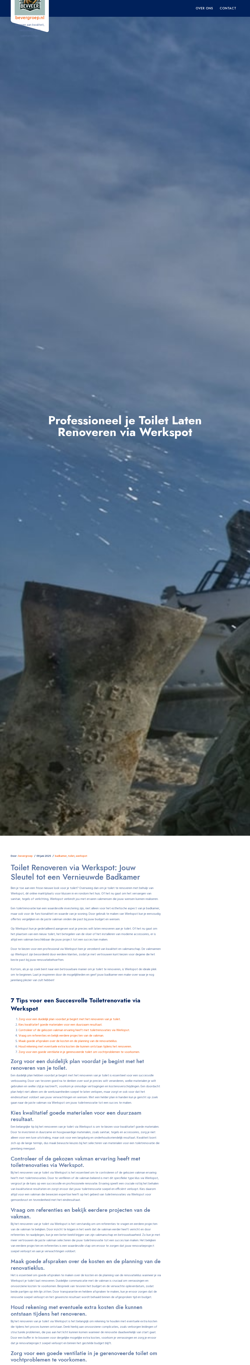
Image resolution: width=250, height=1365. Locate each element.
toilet (71, 856)
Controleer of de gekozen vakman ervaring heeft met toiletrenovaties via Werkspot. (74, 1030)
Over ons (204, 8)
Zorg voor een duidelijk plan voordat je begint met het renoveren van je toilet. (70, 1019)
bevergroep (25, 856)
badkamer (61, 856)
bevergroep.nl (29, 18)
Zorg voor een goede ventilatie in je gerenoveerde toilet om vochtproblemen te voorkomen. (79, 1052)
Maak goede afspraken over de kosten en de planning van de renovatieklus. (68, 1041)
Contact (228, 8)
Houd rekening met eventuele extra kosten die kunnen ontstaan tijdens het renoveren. (75, 1046)
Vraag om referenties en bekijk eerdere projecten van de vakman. (61, 1035)
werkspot (81, 856)
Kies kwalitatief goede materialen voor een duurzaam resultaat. (60, 1024)
